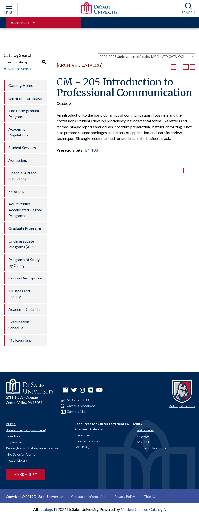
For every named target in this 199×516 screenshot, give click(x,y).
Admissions (18, 160)
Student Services (22, 147)
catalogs (46, 509)
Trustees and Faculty (19, 293)
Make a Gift (25, 474)
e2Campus (145, 430)
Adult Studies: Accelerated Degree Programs (25, 210)
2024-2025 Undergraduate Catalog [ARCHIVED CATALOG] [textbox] (142, 57)
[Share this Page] (179, 67)
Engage (143, 436)
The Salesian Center (21, 454)
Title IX (149, 496)
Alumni (11, 424)
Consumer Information (88, 496)
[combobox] (146, 56)
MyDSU (143, 442)
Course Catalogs (87, 441)
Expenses (16, 191)
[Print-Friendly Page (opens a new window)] (186, 67)
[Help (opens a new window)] (192, 67)
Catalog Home (20, 85)
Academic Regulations (18, 132)
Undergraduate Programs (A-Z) (21, 244)
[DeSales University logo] (99, 8)
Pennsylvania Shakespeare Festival (32, 448)
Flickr (91, 390)
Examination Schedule (18, 325)
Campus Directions (81, 406)
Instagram (82, 390)
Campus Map (76, 412)
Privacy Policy (124, 496)
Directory (13, 436)
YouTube (99, 390)
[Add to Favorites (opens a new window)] (173, 67)
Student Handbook (151, 448)
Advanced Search (18, 68)
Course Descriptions (25, 278)
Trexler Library (17, 460)
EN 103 (91, 150)
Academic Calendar (24, 309)
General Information (25, 98)
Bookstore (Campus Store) (26, 430)
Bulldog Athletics (182, 406)
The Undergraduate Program (24, 113)
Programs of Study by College (24, 262)
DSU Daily (82, 447)
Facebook (65, 390)
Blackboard (83, 435)
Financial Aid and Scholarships (22, 175)
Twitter (74, 390)
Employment (15, 442)
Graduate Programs (24, 228)
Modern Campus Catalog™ (143, 509)
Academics (20, 22)
